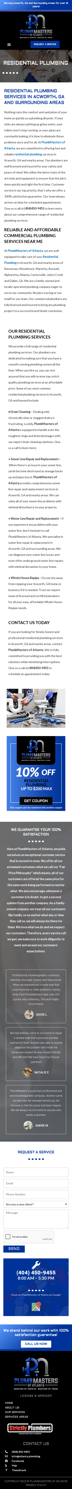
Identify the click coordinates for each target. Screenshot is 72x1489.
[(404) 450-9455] (36, 1265)
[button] (9, 44)
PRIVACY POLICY (36, 1484)
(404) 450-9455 (36, 1272)
